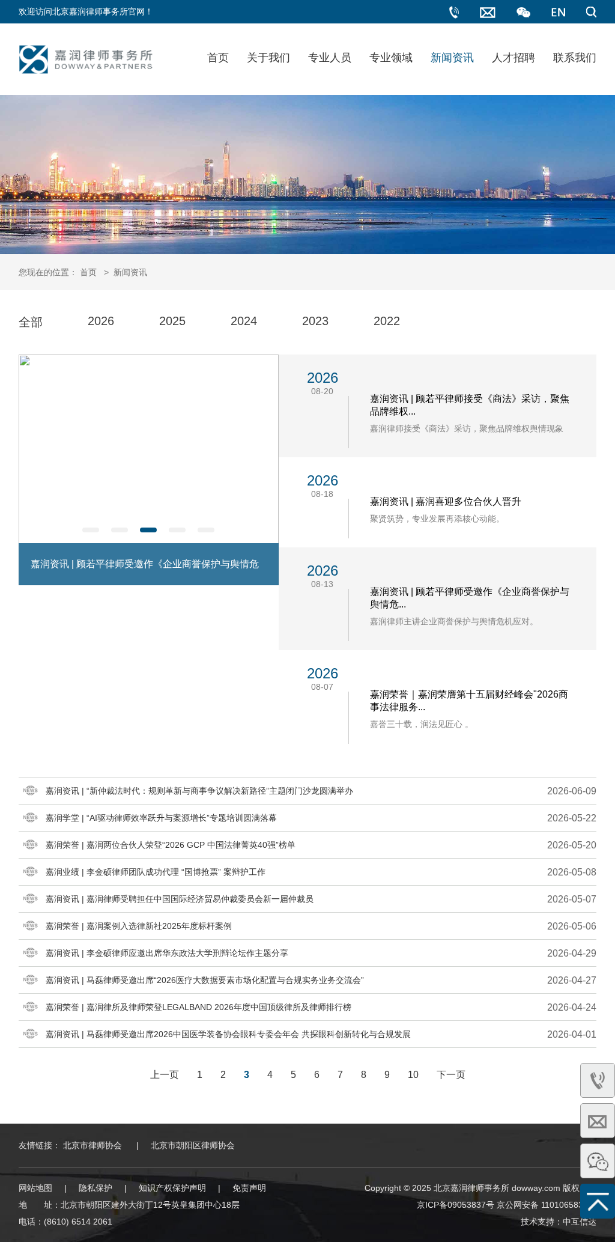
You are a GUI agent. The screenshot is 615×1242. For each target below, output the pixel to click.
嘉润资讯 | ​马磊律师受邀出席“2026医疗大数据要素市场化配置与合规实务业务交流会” (205, 980)
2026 (101, 320)
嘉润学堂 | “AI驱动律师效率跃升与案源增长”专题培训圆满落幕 (161, 818)
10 (413, 1075)
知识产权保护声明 (172, 1188)
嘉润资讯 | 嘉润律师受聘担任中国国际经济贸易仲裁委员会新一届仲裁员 (180, 899)
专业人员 (329, 58)
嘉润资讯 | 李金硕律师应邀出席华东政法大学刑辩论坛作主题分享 (167, 953)
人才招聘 (513, 58)
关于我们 (268, 58)
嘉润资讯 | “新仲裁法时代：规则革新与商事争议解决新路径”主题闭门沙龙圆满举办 (199, 791)
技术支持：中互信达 (558, 1221)
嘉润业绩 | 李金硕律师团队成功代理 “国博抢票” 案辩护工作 (155, 872)
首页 (218, 58)
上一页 (164, 1075)
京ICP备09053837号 (455, 1205)
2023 (315, 320)
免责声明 (249, 1188)
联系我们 (574, 58)
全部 (31, 322)
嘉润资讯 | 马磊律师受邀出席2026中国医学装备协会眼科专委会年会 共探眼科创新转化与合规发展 (228, 1034)
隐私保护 (95, 1188)
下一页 (451, 1075)
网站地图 (35, 1188)
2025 (172, 320)
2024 (244, 320)
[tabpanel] (149, 470)
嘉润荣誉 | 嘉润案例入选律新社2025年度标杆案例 (139, 926)
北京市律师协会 (92, 1145)
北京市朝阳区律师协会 (193, 1145)
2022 (387, 320)
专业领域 (391, 58)
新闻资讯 (452, 58)
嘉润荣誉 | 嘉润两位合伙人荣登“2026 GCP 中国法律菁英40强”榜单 (170, 845)
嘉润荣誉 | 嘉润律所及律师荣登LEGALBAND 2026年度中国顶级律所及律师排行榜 (198, 1007)
